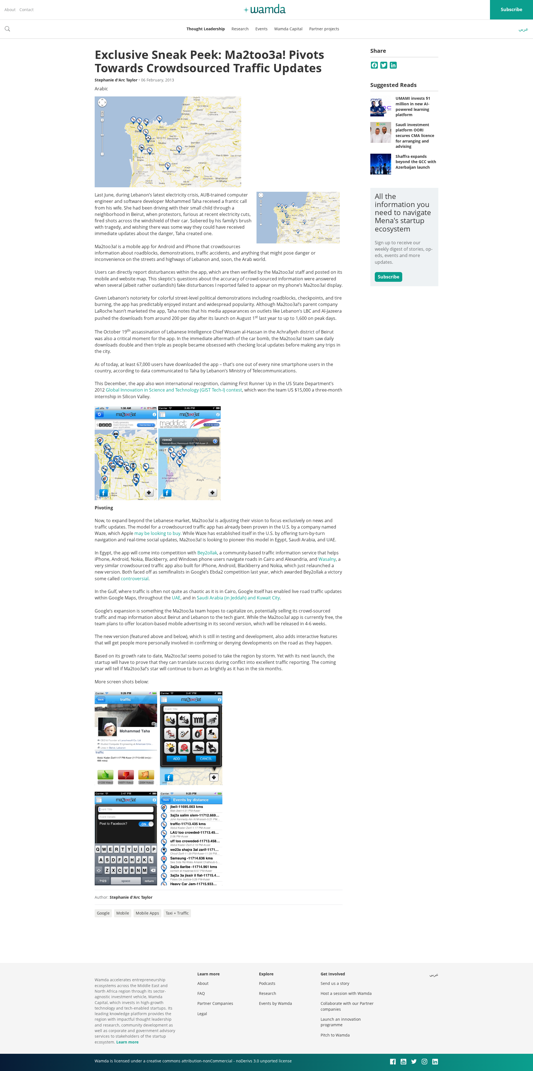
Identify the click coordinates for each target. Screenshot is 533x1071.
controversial (135, 579)
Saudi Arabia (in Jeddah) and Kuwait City (238, 598)
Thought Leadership (206, 28)
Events (261, 28)
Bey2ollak (207, 553)
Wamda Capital (288, 28)
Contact (26, 9)
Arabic (101, 89)
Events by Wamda (275, 1003)
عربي (524, 29)
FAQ (201, 993)
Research (240, 28)
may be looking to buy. (158, 533)
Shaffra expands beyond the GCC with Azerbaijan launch (416, 162)
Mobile (122, 913)
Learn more (127, 1042)
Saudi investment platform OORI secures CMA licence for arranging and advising (415, 135)
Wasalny (327, 559)
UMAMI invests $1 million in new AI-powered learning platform (413, 106)
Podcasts (267, 983)
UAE (176, 598)
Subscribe (511, 9)
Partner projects (324, 28)
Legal (202, 1013)
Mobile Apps (147, 913)
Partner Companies (215, 1003)
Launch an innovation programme (341, 1022)
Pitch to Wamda (335, 1035)
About (10, 9)
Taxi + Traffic (177, 913)
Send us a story (335, 983)
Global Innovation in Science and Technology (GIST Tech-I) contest (174, 390)
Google (103, 913)
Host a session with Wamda (346, 993)
